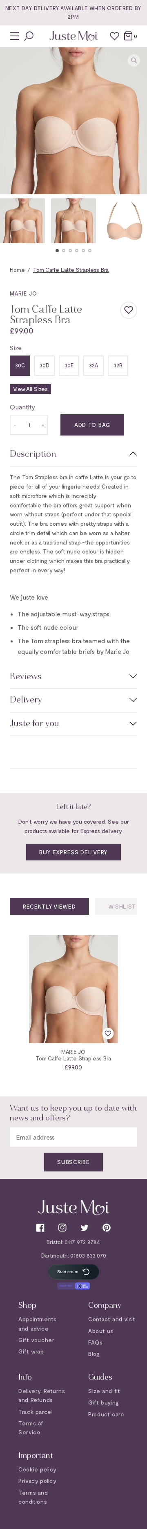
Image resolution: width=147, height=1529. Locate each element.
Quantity (22, 398)
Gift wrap (31, 1351)
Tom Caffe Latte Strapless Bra (73, 1049)
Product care (106, 1413)
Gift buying (103, 1402)
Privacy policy (37, 1480)
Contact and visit (111, 1319)
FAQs (95, 1342)
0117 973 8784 (82, 1241)
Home (17, 261)
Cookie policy (37, 1468)
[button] (57, 242)
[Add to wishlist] (128, 301)
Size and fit (104, 1390)
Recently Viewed (49, 898)
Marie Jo (23, 285)
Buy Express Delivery (73, 843)
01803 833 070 (88, 1254)
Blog (94, 1353)
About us (101, 1330)
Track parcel (35, 1411)
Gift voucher (36, 1339)
